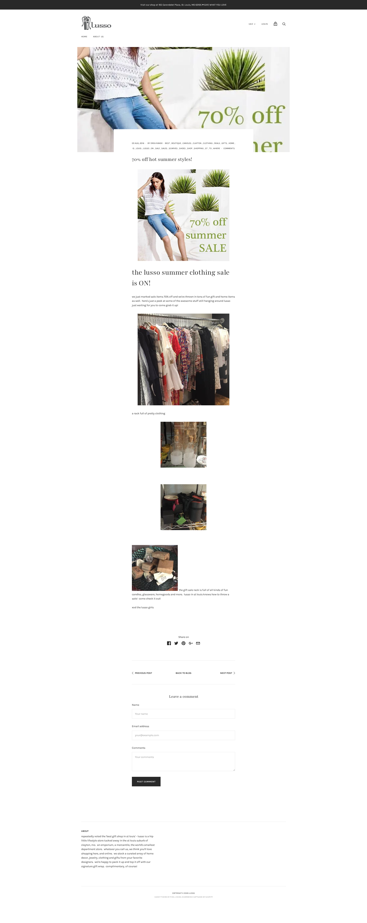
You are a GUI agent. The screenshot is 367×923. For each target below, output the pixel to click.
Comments (229, 148)
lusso (146, 148)
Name (135, 704)
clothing (208, 143)
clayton (197, 143)
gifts (224, 143)
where (216, 148)
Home (84, 36)
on (152, 148)
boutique (176, 143)
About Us (98, 36)
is (133, 148)
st (206, 148)
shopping (199, 148)
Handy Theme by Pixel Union (167, 897)
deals (217, 143)
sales (164, 148)
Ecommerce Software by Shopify (197, 897)
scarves (173, 148)
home (231, 143)
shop (189, 148)
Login (264, 24)
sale (157, 148)
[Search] (284, 25)
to (210, 148)
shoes (182, 148)
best (167, 143)
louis (138, 148)
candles (187, 143)
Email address (140, 726)
